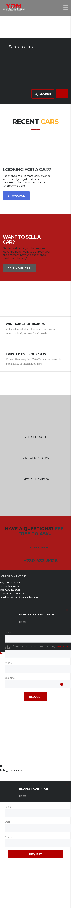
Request (35, 696)
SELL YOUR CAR (19, 268)
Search (45, 94)
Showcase (16, 195)
